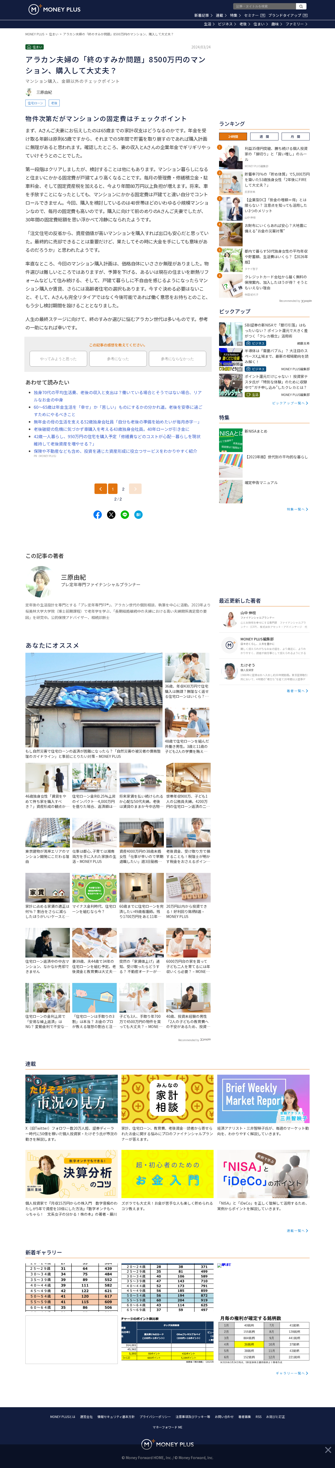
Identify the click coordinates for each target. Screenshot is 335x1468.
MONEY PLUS (34, 34)
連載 (219, 15)
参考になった (118, 359)
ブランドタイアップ (287, 15)
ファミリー (295, 23)
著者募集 (244, 1416)
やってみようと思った (58, 359)
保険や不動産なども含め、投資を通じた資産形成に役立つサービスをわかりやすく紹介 (115, 451)
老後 (243, 23)
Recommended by (188, 1040)
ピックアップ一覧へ (288, 403)
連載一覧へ (296, 1230)
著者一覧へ (296, 690)
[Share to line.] (125, 514)
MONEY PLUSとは (62, 1416)
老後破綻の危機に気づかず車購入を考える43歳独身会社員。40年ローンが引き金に (111, 429)
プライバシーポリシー (155, 1416)
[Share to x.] (111, 514)
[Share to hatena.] (138, 514)
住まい (259, 23)
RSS (258, 1416)
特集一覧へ (296, 509)
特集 (233, 15)
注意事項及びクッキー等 (193, 1416)
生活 (207, 23)
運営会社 (86, 1416)
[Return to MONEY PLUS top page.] (54, 9)
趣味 (275, 23)
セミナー (254, 15)
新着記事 (201, 15)
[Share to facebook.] (97, 514)
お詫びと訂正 (275, 1416)
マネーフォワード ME (167, 1427)
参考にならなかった (177, 359)
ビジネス (225, 23)
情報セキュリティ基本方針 (116, 1416)
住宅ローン (35, 103)
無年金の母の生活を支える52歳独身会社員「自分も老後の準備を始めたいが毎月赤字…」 (118, 421)
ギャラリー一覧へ (290, 1373)
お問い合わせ (224, 1416)
